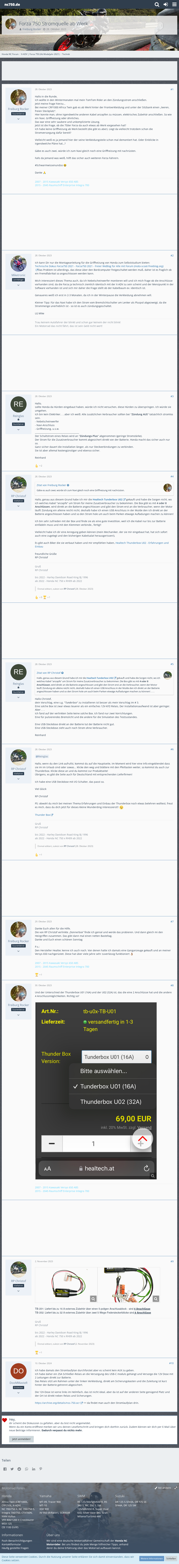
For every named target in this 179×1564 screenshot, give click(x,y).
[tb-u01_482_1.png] (66, 1285)
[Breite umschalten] (175, 1488)
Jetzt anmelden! (21, 1439)
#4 (172, 476)
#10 (171, 1363)
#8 (172, 985)
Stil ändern (164, 1487)
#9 (172, 1261)
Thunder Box (42, 814)
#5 (172, 664)
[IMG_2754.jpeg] (96, 1091)
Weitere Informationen (152, 1558)
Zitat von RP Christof (48, 672)
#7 (172, 921)
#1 (172, 89)
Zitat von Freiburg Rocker (51, 485)
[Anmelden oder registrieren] (165, 4)
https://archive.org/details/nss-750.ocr (57, 1402)
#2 (172, 255)
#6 (172, 749)
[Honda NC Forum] (12, 4)
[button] (174, 4)
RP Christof (69, 588)
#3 (172, 396)
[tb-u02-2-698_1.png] (129, 1285)
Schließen (171, 1558)
